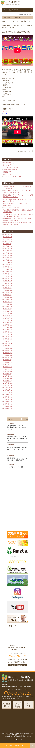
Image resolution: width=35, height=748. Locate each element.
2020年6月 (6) (7, 327)
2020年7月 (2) (7, 325)
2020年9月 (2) (7, 320)
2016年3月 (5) (7, 406)
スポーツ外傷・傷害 (9, 169)
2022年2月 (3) (7, 297)
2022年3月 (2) (7, 295)
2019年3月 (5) (7, 360)
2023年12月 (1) (7, 262)
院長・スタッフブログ (10, 176)
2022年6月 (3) (7, 288)
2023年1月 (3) (7, 278)
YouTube (4, 113)
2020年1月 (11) (7, 339)
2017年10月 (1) (7, 392)
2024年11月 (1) (7, 239)
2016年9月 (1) (7, 399)
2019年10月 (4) (7, 346)
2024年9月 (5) (7, 244)
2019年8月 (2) (7, 350)
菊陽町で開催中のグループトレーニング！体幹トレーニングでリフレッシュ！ (17, 427)
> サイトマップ (17, 740)
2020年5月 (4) (7, 330)
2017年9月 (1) (7, 394)
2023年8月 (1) (7, 269)
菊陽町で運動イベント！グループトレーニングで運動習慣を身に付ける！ (17, 438)
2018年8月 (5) (7, 374)
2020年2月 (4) (7, 336)
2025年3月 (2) (7, 234)
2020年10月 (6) (7, 318)
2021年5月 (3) (7, 306)
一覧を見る (25, 419)
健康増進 (5, 172)
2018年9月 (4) (7, 371)
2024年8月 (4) (7, 246)
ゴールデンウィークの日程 (11, 207)
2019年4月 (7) (7, 357)
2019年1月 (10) (7, 364)
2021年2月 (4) (7, 313)
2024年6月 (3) (7, 251)
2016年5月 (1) (7, 401)
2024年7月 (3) (7, 248)
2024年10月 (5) (7, 241)
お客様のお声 (7, 162)
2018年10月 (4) (7, 369)
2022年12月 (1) (7, 281)
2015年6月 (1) (7, 408)
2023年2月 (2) (7, 276)
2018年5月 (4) (7, 381)
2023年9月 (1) (7, 267)
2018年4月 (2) (7, 383)
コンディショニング (9, 167)
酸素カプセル (7, 174)
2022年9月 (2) (7, 283)
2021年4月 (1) (7, 309)
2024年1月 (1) (7, 260)
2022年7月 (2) (7, 285)
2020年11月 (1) (7, 316)
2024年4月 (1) (7, 253)
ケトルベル (6, 165)
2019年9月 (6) (7, 348)
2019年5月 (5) (7, 355)
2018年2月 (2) (7, 385)
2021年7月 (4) (7, 302)
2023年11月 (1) (7, 264)
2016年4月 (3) (7, 404)
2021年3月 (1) (7, 311)
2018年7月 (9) (7, 376)
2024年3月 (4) (7, 255)
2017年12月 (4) (7, 387)
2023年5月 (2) (7, 271)
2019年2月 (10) (7, 362)
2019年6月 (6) (7, 353)
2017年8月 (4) (7, 397)
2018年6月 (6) (7, 378)
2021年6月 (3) (7, 304)
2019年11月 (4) (7, 343)
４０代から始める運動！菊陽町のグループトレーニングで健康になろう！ (17, 449)
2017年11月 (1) (7, 390)
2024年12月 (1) (7, 237)
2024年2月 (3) (7, 258)
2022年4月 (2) (7, 292)
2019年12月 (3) (7, 341)
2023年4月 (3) (7, 274)
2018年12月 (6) (7, 367)
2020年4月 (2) (7, 332)
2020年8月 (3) (7, 323)
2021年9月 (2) (7, 299)
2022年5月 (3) (7, 290)
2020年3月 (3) (7, 334)
